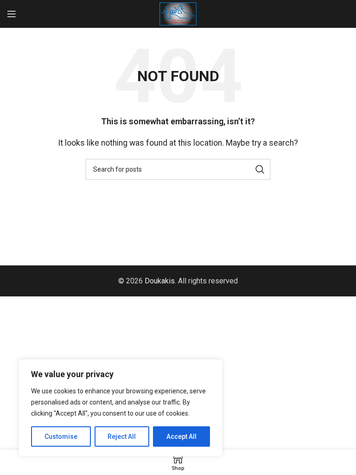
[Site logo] (178, 13)
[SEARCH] (260, 169)
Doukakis (160, 280)
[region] (120, 407)
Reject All (122, 436)
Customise (60, 436)
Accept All (181, 436)
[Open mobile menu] (11, 14)
